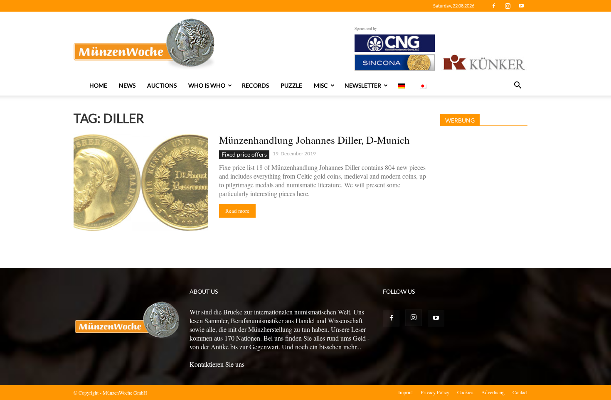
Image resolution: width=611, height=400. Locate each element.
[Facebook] (494, 6)
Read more (237, 210)
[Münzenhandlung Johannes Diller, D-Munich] (141, 182)
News (127, 85)
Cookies (465, 392)
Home (98, 85)
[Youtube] (521, 6)
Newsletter (363, 85)
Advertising (493, 392)
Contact (519, 392)
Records (255, 85)
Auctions (162, 85)
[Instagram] (507, 6)
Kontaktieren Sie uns (217, 364)
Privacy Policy (435, 392)
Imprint (405, 392)
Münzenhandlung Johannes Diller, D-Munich (314, 140)
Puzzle (291, 85)
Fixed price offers (244, 154)
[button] (517, 86)
